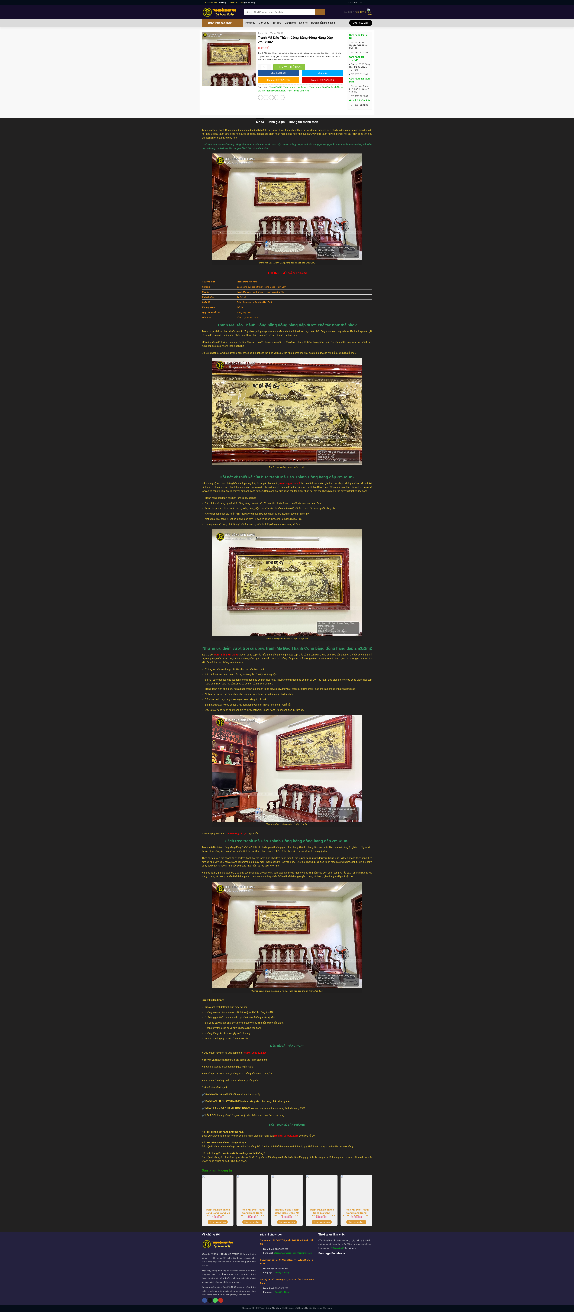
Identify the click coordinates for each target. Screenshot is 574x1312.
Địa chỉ (362, 2)
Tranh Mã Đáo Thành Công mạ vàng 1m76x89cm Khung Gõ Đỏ (321, 1212)
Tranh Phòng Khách (275, 90)
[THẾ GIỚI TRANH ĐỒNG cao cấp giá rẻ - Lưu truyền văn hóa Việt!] (220, 12)
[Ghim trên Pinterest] (276, 97)
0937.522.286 (210, 2)
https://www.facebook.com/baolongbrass (293, 1253)
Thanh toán (352, 2)
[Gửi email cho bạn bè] (271, 97)
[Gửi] (320, 12)
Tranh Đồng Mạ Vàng (270, 1308)
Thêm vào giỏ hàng (289, 67)
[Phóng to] (206, 82)
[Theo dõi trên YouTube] (220, 1300)
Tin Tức (277, 23)
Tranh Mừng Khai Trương (295, 87)
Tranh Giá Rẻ (276, 33)
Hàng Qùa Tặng (281, 1272)
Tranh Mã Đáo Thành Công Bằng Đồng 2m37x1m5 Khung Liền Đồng (356, 1212)
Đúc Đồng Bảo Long (322, 1308)
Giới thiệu (264, 23)
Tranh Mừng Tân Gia (319, 87)
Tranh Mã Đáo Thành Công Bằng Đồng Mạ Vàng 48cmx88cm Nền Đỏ (287, 1212)
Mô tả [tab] (260, 122)
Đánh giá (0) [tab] (276, 122)
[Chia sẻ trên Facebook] (260, 97)
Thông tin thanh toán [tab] (303, 122)
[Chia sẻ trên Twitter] (266, 97)
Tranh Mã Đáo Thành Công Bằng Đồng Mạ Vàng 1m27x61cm (218, 1212)
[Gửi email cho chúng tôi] (371, 2)
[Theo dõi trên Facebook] (368, 2)
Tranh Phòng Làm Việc (298, 90)
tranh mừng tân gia (236, 833)
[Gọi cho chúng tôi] (215, 1300)
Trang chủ (250, 23)
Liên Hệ (303, 23)
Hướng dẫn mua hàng (323, 23)
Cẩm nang (290, 23)
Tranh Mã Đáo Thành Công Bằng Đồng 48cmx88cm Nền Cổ (252, 1212)
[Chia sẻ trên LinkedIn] (282, 97)
